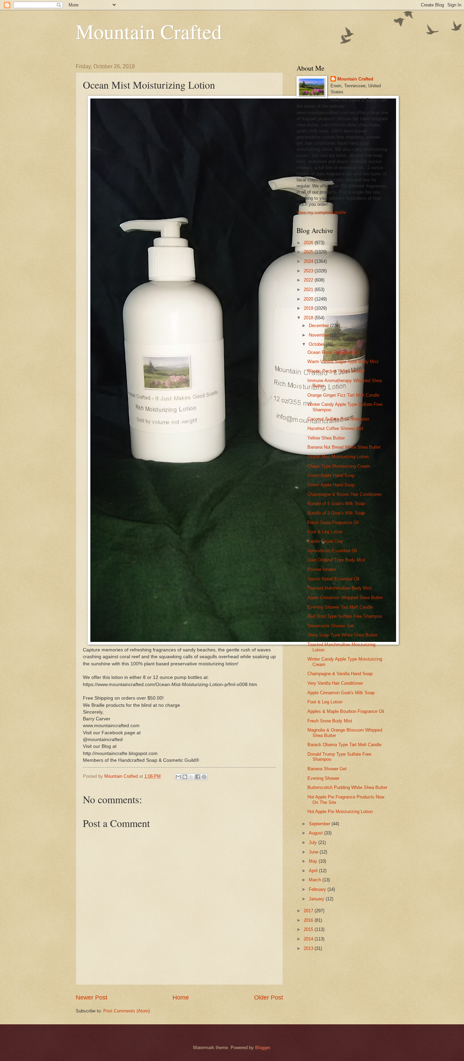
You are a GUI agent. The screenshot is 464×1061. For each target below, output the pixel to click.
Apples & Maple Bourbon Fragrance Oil (345, 711)
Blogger (262, 1047)
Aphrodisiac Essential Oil (332, 550)
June (314, 852)
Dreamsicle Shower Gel (330, 625)
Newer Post (91, 997)
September (320, 823)
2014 (309, 938)
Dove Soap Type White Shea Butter (342, 634)
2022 (309, 280)
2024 (309, 261)
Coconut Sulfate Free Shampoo (338, 418)
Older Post (268, 997)
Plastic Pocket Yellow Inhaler (336, 371)
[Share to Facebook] (197, 776)
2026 (309, 242)
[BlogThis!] (184, 776)
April (314, 870)
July (313, 842)
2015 (309, 929)
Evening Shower (323, 778)
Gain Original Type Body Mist (336, 559)
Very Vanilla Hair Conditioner (335, 683)
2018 (309, 317)
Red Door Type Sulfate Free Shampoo (344, 616)
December (319, 325)
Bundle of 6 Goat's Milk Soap (336, 503)
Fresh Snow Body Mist (329, 720)
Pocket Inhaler (321, 569)
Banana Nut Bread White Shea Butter (344, 447)
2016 (309, 920)
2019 (309, 308)
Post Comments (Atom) (126, 1010)
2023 (309, 270)
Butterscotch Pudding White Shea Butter (347, 787)
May (314, 861)
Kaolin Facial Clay (325, 541)
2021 (309, 289)
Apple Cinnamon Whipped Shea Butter (345, 597)
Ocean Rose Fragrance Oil (333, 352)
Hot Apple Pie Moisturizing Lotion (340, 811)
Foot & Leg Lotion (324, 531)
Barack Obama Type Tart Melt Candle (344, 744)
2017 (309, 910)
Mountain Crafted (149, 31)
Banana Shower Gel (326, 768)
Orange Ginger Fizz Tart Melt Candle (343, 395)
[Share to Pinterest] (204, 776)
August (316, 832)
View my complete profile (321, 212)
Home (181, 997)
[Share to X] (191, 776)
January (317, 898)
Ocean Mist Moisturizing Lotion (338, 456)
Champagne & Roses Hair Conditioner (344, 494)
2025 (309, 251)
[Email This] (178, 776)
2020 (309, 299)
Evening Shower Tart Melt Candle (340, 607)
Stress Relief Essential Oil (333, 578)
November (319, 335)
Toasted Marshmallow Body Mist (339, 588)
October (317, 344)
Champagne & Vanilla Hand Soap (340, 673)
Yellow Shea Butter (326, 437)
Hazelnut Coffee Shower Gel (335, 428)
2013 (309, 948)
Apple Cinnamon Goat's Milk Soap (341, 692)
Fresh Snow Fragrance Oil (333, 522)
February (318, 889)
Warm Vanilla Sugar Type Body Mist (342, 361)
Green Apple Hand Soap (331, 475)
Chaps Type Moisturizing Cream (338, 466)
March (315, 879)
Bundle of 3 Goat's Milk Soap (336, 513)
